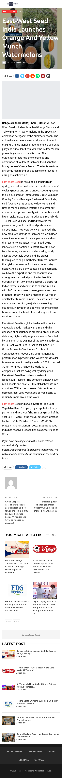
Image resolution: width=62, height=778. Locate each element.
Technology (35, 751)
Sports (51, 751)
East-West (8, 403)
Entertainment (15, 751)
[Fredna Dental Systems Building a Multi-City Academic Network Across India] (17, 590)
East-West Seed (11, 181)
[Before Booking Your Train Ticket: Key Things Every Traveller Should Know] (8, 737)
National (39, 760)
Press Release (9, 11)
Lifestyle (23, 760)
